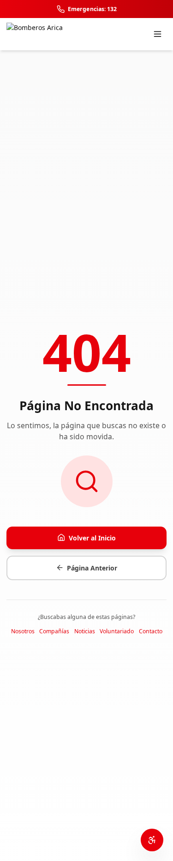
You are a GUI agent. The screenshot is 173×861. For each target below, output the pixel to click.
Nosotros (23, 631)
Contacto (150, 631)
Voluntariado (117, 631)
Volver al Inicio (92, 538)
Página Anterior (92, 568)
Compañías (54, 631)
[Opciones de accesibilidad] (152, 840)
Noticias (84, 631)
